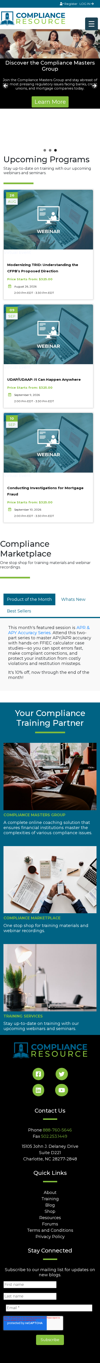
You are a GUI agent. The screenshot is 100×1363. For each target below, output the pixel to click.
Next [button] (94, 86)
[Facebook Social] (38, 1075)
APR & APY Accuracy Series (49, 630)
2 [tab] (50, 150)
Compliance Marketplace (31, 918)
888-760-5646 (57, 1130)
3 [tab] (55, 150)
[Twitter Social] (62, 1075)
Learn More (50, 101)
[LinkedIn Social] (38, 1091)
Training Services (23, 1016)
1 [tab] (44, 150)
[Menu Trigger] (91, 23)
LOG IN (85, 4)
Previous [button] (5, 86)
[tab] (29, 599)
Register (71, 4)
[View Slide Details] (50, 43)
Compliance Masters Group (34, 815)
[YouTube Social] (61, 1091)
